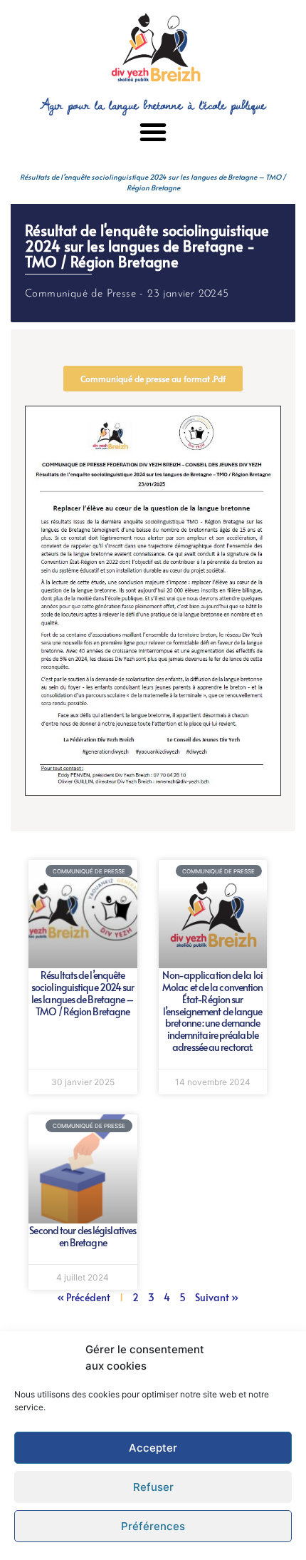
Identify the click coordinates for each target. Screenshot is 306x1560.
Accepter (153, 1447)
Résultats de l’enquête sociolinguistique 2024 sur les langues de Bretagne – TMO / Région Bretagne (82, 992)
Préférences (153, 1526)
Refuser (153, 1487)
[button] (153, 132)
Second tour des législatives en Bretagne (82, 1236)
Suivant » (216, 1297)
